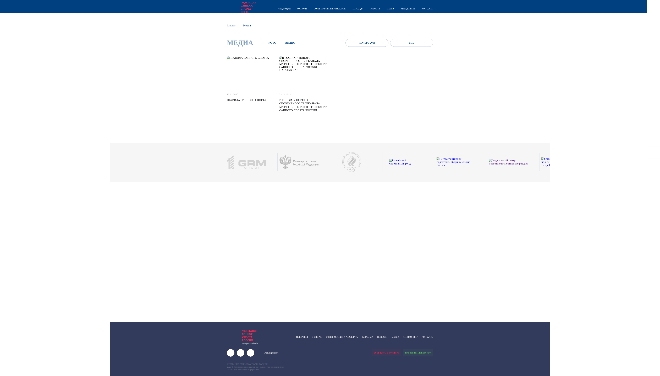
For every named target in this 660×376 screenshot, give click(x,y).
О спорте (302, 9)
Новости (375, 9)
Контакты (427, 9)
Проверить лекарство (418, 353)
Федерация (284, 9)
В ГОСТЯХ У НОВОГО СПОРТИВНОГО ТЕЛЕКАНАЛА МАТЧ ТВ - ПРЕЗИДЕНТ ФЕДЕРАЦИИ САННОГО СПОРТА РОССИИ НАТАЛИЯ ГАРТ (303, 107)
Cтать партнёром (271, 353)
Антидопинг (408, 9)
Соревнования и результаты (330, 9)
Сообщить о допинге (386, 353)
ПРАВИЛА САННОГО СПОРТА (246, 100)
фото (272, 42)
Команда (358, 9)
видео (290, 42)
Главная (231, 25)
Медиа (390, 9)
